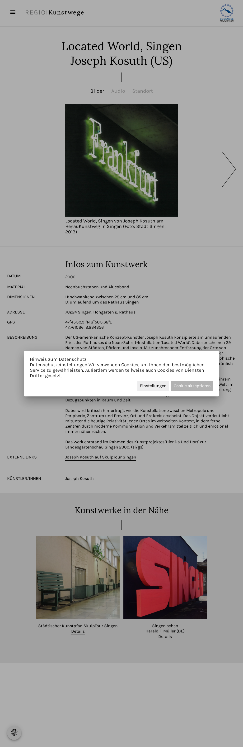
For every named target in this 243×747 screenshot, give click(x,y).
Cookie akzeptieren (192, 385)
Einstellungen (153, 385)
